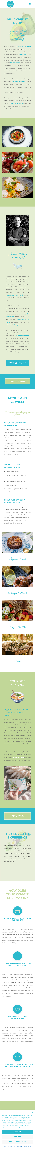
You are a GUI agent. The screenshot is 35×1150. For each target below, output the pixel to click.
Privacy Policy (19, 1146)
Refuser (17, 1137)
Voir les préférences (17, 1142)
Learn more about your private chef (17, 363)
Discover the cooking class (17, 816)
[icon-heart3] (17, 1056)
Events (18, 661)
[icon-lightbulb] (17, 955)
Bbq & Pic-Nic (17, 627)
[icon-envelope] (17, 910)
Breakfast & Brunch (17, 593)
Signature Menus (17, 559)
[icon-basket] (17, 1009)
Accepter (17, 1132)
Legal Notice (27, 1146)
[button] (32, 1112)
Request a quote (17, 381)
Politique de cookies (9, 1146)
